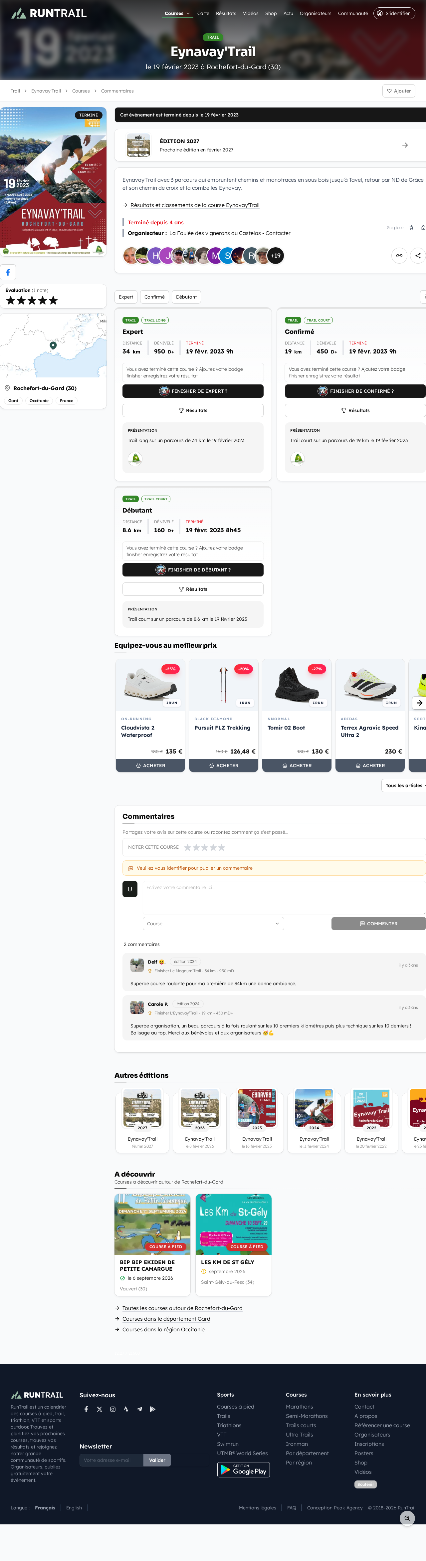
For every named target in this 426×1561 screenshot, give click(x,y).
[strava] (126, 1409)
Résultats (226, 13)
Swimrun (228, 1444)
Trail (15, 91)
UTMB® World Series (242, 1453)
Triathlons (229, 1425)
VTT (222, 1434)
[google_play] (152, 1409)
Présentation (142, 430)
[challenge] (135, 459)
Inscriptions (369, 1444)
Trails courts (301, 1425)
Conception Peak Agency (335, 1508)
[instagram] (112, 1409)
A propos (365, 1416)
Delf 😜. (157, 962)
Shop (271, 13)
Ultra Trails (299, 1434)
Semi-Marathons (307, 1416)
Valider (157, 1460)
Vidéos (251, 13)
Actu (288, 13)
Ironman (297, 1444)
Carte (203, 13)
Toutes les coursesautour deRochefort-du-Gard (182, 1308)
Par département (307, 1453)
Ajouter (402, 91)
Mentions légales (257, 1508)
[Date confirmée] (122, 1278)
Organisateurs (315, 13)
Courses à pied (235, 1406)
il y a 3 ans (408, 965)
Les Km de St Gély (227, 1262)
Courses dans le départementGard (166, 1318)
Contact (364, 1406)
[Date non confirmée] (203, 1271)
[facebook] (8, 272)
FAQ (291, 1508)
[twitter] (99, 1409)
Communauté (353, 13)
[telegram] (139, 1409)
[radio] (10, 300)
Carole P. (158, 1004)
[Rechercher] (407, 1518)
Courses (174, 13)
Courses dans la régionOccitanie (163, 1329)
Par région (299, 1462)
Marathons (299, 1406)
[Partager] (418, 256)
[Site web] (399, 256)
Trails (223, 1416)
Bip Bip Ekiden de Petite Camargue (147, 1265)
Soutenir (365, 1484)
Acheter (154, 766)
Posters (363, 1453)
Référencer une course (382, 1425)
